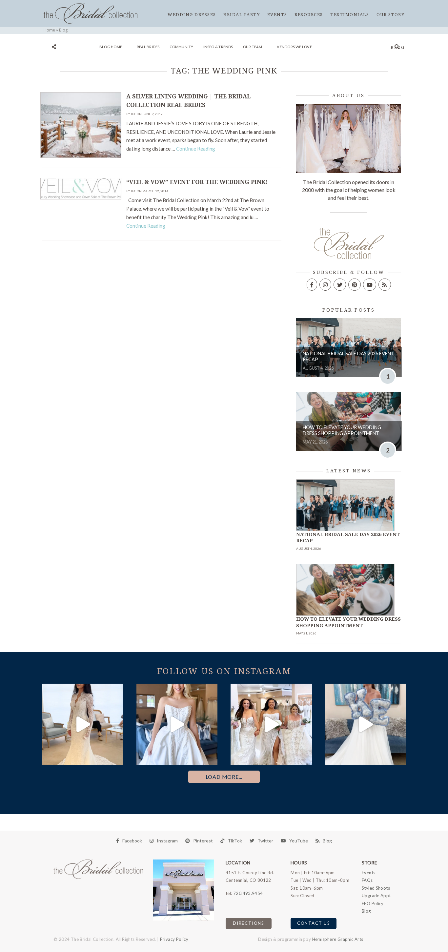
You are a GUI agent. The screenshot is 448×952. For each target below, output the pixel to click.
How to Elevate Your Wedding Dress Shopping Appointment (342, 430)
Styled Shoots (376, 888)
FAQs (367, 880)
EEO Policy (373, 903)
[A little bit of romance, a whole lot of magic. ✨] (365, 724)
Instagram (167, 840)
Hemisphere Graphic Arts (337, 939)
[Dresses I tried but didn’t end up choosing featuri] (82, 724)
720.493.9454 (248, 893)
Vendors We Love (294, 47)
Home (49, 30)
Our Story (391, 14)
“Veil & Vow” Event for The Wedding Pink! (197, 182)
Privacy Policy (174, 939)
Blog (397, 47)
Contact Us (313, 923)
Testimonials (349, 14)
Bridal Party (241, 14)
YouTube (298, 840)
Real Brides (148, 47)
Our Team (252, 47)
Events (277, 14)
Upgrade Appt (376, 895)
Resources (309, 14)
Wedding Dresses (192, 14)
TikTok (235, 840)
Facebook (132, 840)
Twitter (265, 840)
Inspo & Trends (218, 47)
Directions (248, 923)
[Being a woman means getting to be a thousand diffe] (271, 724)
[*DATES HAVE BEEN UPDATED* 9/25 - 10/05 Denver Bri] (177, 724)
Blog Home (110, 47)
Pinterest (203, 840)
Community (181, 47)
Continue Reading (195, 149)
